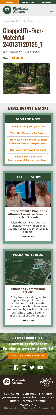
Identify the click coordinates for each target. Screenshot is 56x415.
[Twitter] (31, 367)
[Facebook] (16, 367)
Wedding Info (28, 404)
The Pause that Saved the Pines (28, 149)
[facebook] (13, 58)
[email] (17, 58)
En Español (29, 397)
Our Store (29, 393)
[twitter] (22, 58)
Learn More (28, 320)
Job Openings (10, 397)
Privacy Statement (35, 401)
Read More (28, 236)
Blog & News (28, 2)
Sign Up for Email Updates (28, 355)
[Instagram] (24, 367)
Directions (47, 397)
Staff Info (45, 393)
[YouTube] (39, 367)
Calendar (46, 2)
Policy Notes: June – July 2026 (28, 126)
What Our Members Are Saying (28, 133)
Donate (9, 2)
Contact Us (11, 393)
